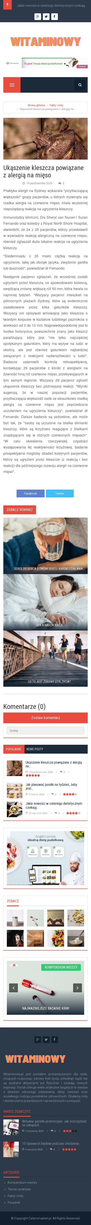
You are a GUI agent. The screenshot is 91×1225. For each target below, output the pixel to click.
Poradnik (14, 1202)
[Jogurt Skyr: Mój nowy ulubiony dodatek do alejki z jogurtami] (75, 938)
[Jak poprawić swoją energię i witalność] (55, 918)
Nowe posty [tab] (35, 749)
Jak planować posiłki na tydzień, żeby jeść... (51, 787)
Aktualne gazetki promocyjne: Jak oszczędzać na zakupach (54, 1123)
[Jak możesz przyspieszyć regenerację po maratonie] (15, 938)
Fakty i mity (56, 105)
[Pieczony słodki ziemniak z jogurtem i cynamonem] (15, 918)
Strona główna (36, 105)
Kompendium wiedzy (22, 1182)
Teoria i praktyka (19, 1189)
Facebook (30, 493)
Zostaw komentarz (45, 718)
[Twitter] (46, 1039)
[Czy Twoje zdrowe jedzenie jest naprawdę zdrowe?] (55, 938)
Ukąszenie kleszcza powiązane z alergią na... (54, 764)
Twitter (59, 493)
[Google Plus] (37, 1039)
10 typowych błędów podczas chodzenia (50, 1143)
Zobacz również (20, 510)
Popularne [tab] (13, 749)
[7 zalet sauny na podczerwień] (35, 938)
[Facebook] (54, 1039)
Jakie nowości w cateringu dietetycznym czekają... (52, 5)
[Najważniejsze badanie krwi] (35, 918)
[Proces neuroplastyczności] (75, 918)
